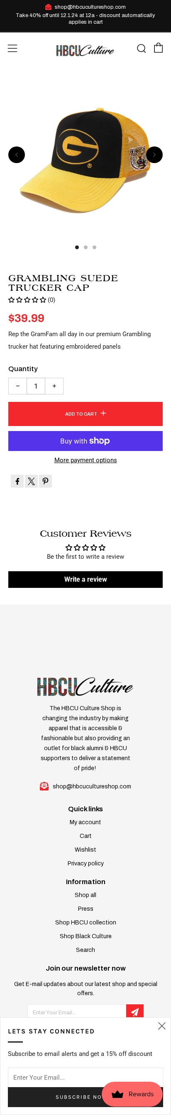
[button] (27, 300)
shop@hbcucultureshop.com (90, 7)
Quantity (23, 369)
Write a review (85, 579)
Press (85, 909)
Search (85, 950)
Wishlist (85, 850)
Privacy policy (86, 863)
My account (85, 822)
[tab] (77, 247)
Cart (86, 836)
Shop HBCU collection (85, 922)
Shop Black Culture (86, 936)
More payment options (85, 460)
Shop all (85, 895)
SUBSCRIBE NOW (81, 1097)
